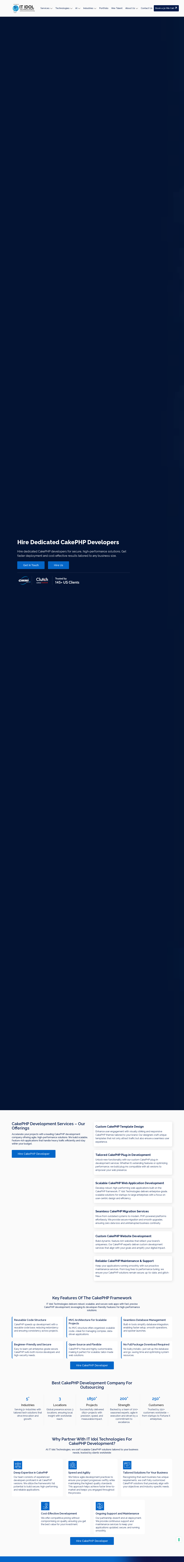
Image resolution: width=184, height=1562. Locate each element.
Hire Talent (116, 8)
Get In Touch (31, 565)
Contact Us (146, 8)
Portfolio (103, 8)
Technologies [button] (62, 8)
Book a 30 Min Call (164, 8)
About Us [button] (130, 8)
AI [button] (76, 8)
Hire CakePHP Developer (34, 1153)
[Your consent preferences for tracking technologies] (179, 1539)
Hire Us (58, 565)
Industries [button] (88, 8)
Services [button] (45, 8)
